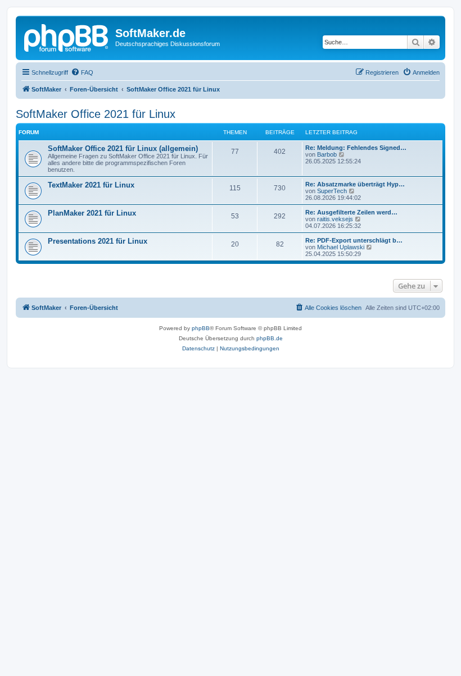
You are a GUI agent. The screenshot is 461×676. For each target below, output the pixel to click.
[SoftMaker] (67, 36)
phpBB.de (269, 338)
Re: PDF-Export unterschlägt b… (354, 240)
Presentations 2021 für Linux (97, 241)
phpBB (201, 328)
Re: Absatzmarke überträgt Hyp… (355, 184)
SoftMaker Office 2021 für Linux (95, 114)
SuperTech (332, 191)
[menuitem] (82, 72)
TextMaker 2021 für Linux (91, 185)
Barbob (327, 154)
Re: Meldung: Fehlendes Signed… (355, 147)
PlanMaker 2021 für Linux (92, 213)
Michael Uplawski (340, 247)
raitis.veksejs (335, 219)
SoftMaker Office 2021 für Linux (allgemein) (123, 148)
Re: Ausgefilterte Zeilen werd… (351, 212)
